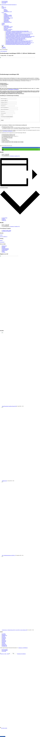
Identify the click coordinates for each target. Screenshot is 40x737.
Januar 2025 (4, 637)
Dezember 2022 (4, 645)
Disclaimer (3, 247)
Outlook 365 (4, 219)
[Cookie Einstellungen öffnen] (7, 735)
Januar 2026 (4, 634)
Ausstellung (16, 226)
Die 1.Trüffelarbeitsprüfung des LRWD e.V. (9, 555)
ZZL (19, 226)
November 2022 (4, 646)
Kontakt (3, 251)
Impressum (3, 246)
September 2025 (4, 635)
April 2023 (3, 643)
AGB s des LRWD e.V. (3, 236)
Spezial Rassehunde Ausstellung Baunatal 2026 (9, 406)
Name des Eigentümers (4, 107)
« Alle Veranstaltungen (3, 51)
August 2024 (4, 638)
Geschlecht (3, 100)
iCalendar (3, 218)
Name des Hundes (4, 98)
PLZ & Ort (3, 111)
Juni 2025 (3, 636)
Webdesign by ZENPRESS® (23, 647)
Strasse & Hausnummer (5, 109)
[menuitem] (21, 6)
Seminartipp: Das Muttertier (6, 231)
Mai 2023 (3, 642)
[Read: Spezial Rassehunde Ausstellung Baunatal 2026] (3, 332)
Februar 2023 (4, 644)
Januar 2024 (4, 641)
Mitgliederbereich (4, 250)
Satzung (1, 240)
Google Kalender (4, 217)
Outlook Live (4, 220)
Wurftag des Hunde (4, 102)
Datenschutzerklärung (5, 248)
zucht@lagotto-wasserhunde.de (13, 89)
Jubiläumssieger (4, 480)
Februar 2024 (4, 640)
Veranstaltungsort (3, 116)
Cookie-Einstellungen (5, 249)
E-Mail (2, 114)
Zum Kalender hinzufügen (4, 187)
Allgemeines (12, 226)
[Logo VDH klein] (8, 4)
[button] (3, 147)
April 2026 (3, 633)
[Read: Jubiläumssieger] (3, 407)
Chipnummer (3, 105)
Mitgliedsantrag (4, 245)
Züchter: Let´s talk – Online (6, 230)
